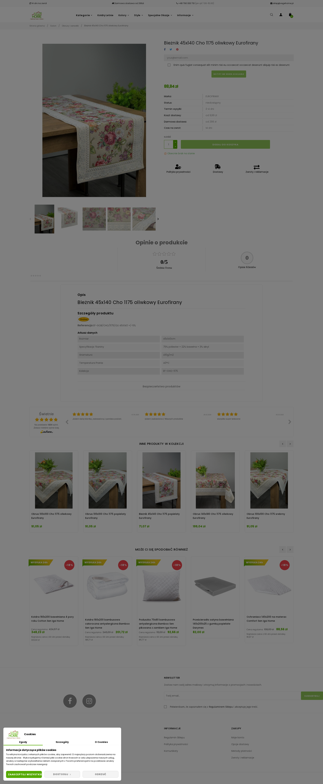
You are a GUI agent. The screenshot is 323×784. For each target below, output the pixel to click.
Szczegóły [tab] (62, 742)
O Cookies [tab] (101, 742)
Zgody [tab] (23, 742)
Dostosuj (61, 774)
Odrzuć (100, 774)
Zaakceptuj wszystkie (25, 774)
